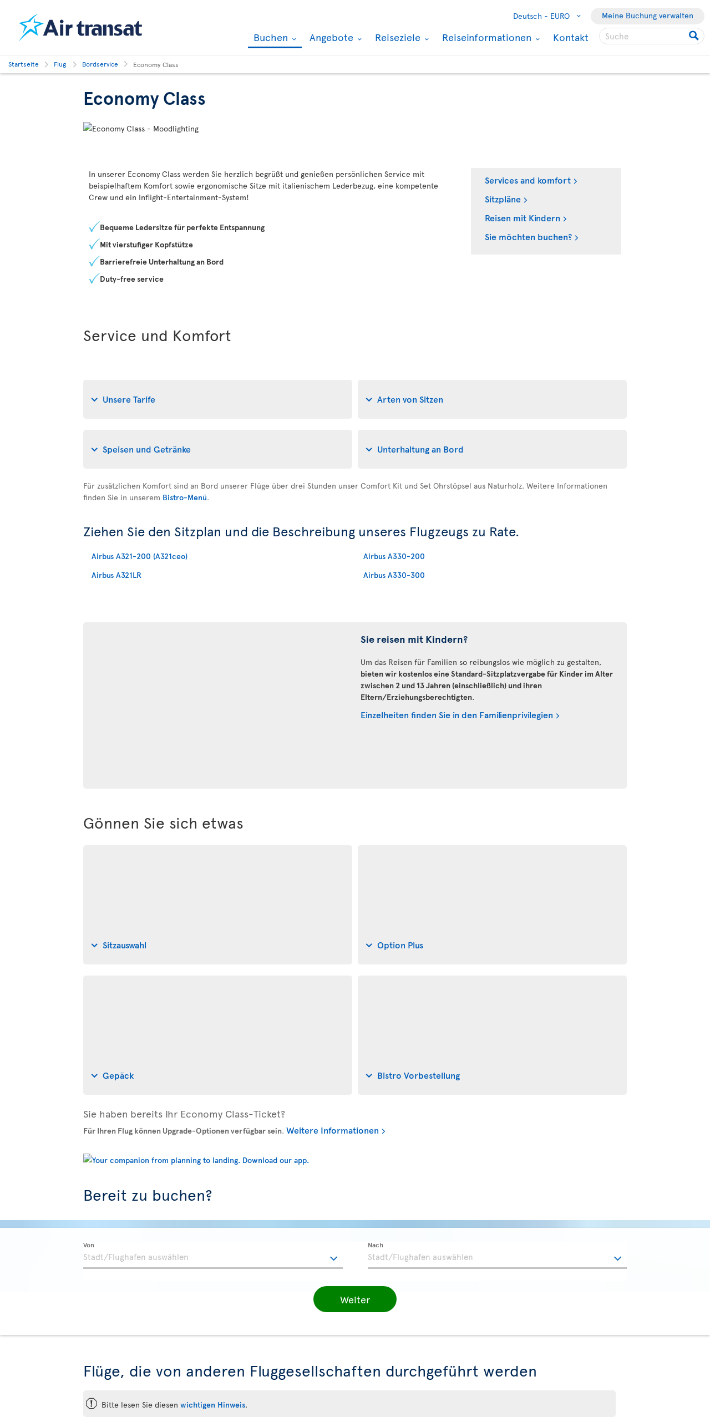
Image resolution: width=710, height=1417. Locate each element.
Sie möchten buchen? (528, 236)
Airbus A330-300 (394, 575)
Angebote (330, 37)
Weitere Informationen (332, 1130)
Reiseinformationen (485, 37)
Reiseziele (396, 37)
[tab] (217, 399)
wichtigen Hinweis (212, 1404)
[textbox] (213, 1255)
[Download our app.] (196, 1160)
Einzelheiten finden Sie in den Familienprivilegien (457, 714)
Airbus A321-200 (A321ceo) (139, 556)
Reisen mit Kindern (522, 217)
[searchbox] (651, 36)
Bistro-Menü (185, 497)
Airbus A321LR (116, 575)
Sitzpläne (503, 198)
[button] (355, 1299)
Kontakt (571, 37)
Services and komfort (528, 180)
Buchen (269, 38)
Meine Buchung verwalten (647, 15)
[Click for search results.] (694, 36)
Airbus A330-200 (394, 556)
